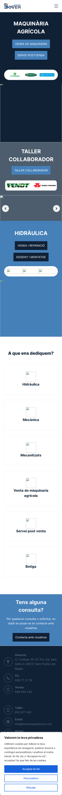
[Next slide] (56, 208)
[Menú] (56, 6)
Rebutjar (31, 787)
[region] (31, 763)
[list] (31, 74)
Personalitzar (31, 778)
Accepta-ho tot (31, 768)
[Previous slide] (5, 208)
